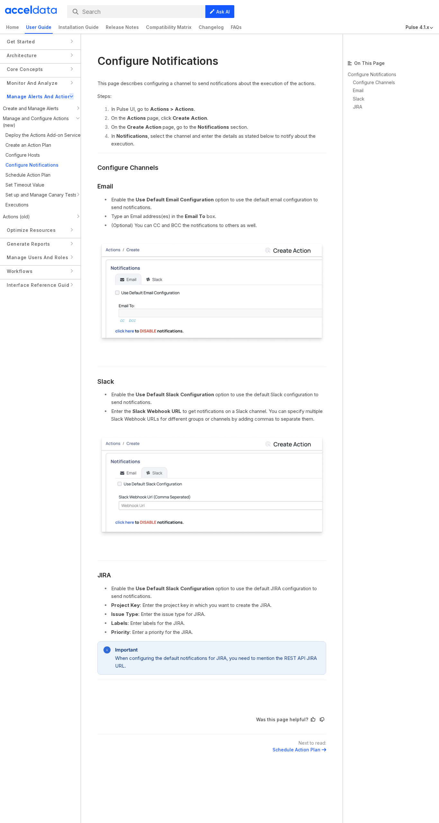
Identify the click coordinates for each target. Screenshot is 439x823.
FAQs (236, 27)
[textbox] (211, 386)
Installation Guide (78, 27)
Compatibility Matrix (169, 27)
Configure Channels (127, 167)
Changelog (211, 27)
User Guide (38, 27)
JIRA (104, 575)
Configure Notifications (372, 74)
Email (105, 186)
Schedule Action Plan (296, 749)
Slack (105, 381)
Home (12, 27)
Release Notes (122, 27)
